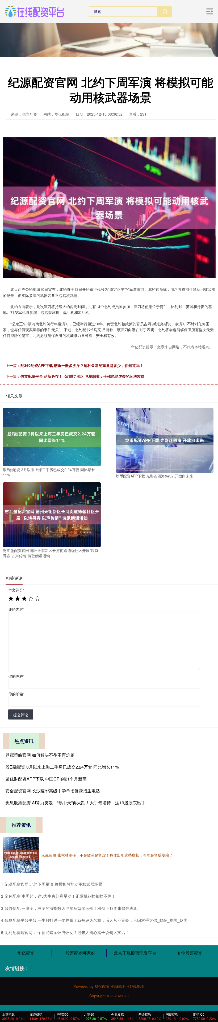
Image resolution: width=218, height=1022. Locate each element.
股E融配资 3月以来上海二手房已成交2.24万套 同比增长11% (62, 767)
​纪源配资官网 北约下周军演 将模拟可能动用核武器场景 (53, 884)
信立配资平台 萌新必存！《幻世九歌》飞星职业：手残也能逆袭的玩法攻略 (82, 376)
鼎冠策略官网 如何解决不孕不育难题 (39, 755)
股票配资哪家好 (80, 953)
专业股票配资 (189, 953)
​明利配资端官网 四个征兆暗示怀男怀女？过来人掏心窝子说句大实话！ (67, 932)
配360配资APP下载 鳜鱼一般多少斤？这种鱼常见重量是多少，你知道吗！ (81, 365)
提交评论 (20, 714)
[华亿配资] (34, 11)
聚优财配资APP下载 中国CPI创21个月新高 (46, 779)
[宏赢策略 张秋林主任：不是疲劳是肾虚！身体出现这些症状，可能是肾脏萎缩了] (21, 855)
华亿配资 (25, 953)
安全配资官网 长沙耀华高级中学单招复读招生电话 (52, 791)
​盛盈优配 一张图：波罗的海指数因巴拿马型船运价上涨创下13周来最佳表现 (71, 908)
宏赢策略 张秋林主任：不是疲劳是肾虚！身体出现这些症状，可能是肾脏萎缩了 (107, 855)
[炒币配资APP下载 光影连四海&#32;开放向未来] (164, 439)
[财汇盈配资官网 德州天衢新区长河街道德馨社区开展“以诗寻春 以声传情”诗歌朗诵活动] (52, 514)
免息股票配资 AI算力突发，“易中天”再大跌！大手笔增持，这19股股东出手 (75, 803)
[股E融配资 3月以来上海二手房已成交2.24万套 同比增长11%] (52, 436)
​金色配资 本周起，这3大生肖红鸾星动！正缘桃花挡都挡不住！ (60, 896)
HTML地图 (135, 986)
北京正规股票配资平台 (135, 953)
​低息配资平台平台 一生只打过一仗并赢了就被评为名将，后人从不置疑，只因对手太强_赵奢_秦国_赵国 (96, 920)
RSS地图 (118, 986)
